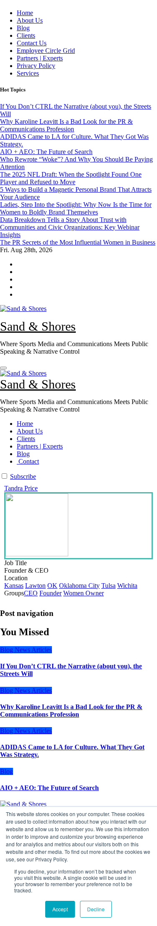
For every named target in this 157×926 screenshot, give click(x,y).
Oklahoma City (79, 585)
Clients (26, 35)
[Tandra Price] (78, 525)
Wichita (127, 585)
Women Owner (83, 593)
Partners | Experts (40, 58)
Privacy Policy (36, 65)
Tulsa (108, 585)
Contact (28, 461)
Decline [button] (96, 909)
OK (52, 585)
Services (28, 73)
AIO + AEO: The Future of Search (49, 787)
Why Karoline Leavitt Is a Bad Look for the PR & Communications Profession (71, 710)
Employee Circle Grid (46, 50)
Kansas (13, 585)
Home (25, 12)
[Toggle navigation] (3, 368)
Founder (50, 593)
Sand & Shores (38, 326)
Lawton (35, 585)
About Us (30, 20)
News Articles (33, 649)
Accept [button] (60, 909)
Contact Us (31, 43)
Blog (23, 27)
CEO (31, 593)
